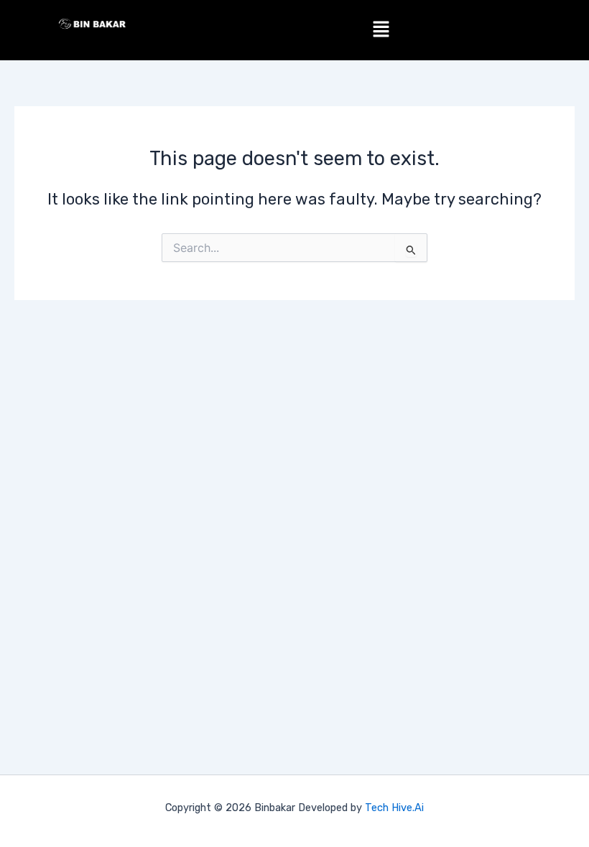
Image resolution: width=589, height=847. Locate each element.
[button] (380, 30)
